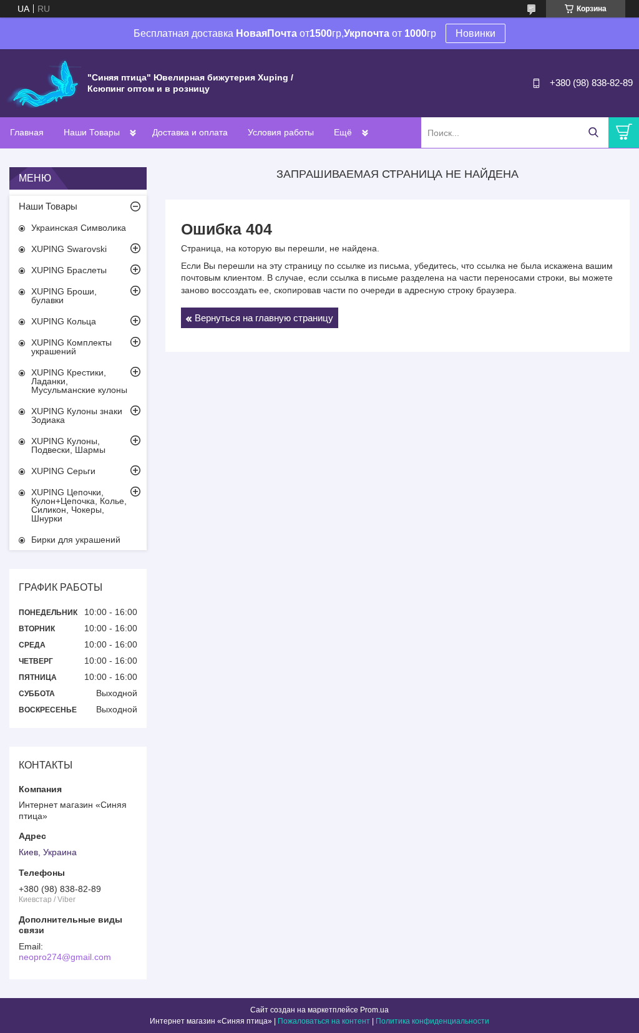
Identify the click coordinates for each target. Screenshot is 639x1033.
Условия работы (281, 132)
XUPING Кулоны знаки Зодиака (76, 415)
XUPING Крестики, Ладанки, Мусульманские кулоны (79, 381)
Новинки (475, 33)
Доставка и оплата (190, 132)
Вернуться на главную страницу (264, 318)
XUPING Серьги (63, 471)
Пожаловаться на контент (324, 1021)
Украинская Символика (78, 228)
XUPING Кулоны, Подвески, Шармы (68, 445)
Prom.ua (374, 1010)
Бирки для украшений (75, 540)
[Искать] (593, 132)
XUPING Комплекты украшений (71, 346)
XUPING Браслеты (69, 270)
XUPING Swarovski (69, 249)
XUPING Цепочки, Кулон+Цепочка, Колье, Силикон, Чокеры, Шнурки (79, 505)
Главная (27, 132)
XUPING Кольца (63, 321)
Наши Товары (92, 132)
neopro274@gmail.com (65, 957)
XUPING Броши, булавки (64, 295)
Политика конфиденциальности (432, 1021)
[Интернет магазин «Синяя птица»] (43, 82)
